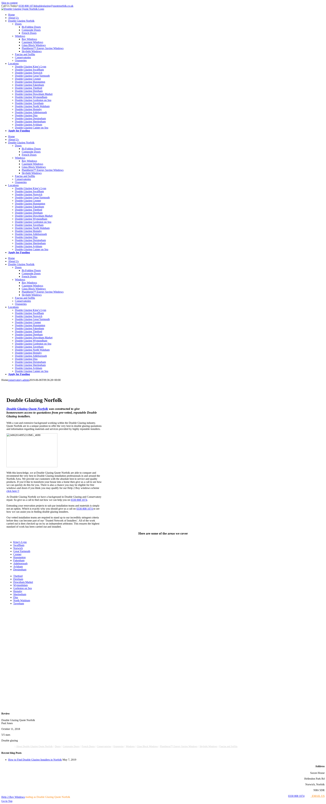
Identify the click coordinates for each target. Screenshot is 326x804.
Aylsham (18, 566)
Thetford (18, 576)
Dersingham (19, 569)
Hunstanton (19, 557)
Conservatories (104, 746)
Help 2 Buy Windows (13, 797)
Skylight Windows (208, 746)
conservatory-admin (18, 380)
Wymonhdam (20, 585)
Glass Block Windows (147, 746)
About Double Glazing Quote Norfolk (34, 746)
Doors (58, 746)
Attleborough (20, 563)
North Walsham (21, 600)
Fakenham (18, 560)
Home (11, 746)
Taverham (18, 603)
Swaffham (18, 545)
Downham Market (23, 582)
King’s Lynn (20, 542)
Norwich (18, 548)
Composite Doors (71, 746)
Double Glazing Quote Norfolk (27, 409)
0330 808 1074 (27, 5)
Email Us (318, 796)
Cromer (17, 554)
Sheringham (19, 594)
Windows (130, 746)
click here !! (12, 491)
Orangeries (118, 746)
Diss (15, 597)
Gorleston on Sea (22, 588)
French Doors (88, 746)
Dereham (18, 579)
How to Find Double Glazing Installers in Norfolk (35, 759)
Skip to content (9, 2)
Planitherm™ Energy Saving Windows (178, 746)
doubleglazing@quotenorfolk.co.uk (54, 5)
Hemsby (17, 591)
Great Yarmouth (21, 551)
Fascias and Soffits (228, 746)
